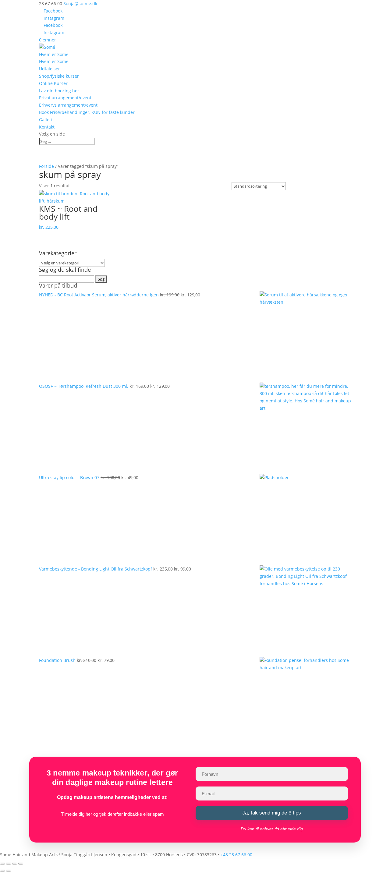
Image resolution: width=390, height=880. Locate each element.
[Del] (14, 863)
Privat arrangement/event (65, 98)
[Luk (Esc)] (20, 863)
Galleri (45, 119)
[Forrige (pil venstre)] (2, 870)
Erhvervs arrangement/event (68, 105)
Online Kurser (53, 83)
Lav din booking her (59, 91)
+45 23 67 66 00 (236, 854)
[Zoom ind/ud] (2, 863)
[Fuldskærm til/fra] (8, 863)
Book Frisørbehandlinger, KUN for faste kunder (87, 112)
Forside (46, 166)
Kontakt (47, 127)
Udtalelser (49, 69)
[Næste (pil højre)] (8, 870)
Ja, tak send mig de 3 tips (271, 813)
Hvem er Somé (54, 54)
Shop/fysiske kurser (59, 76)
